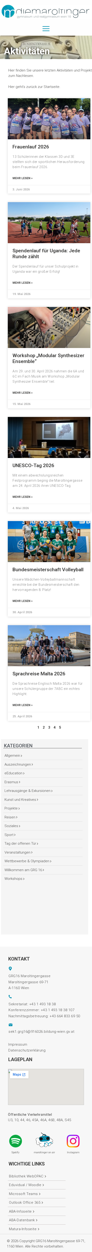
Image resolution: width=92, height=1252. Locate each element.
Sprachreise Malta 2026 (39, 674)
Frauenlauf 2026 (31, 147)
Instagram (73, 1152)
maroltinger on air (44, 1152)
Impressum (17, 1044)
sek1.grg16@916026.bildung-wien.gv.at (41, 1031)
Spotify (15, 1152)
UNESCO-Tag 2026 (33, 465)
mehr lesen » (23, 178)
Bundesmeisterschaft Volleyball (48, 569)
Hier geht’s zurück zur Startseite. (34, 87)
